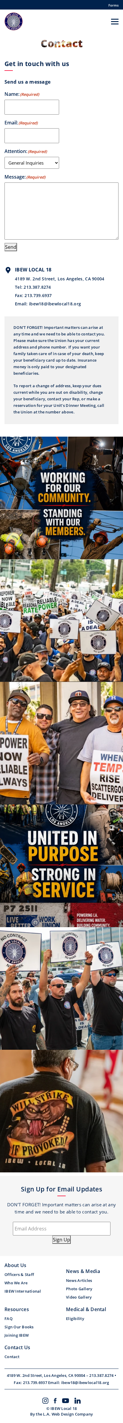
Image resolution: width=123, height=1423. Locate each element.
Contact (11, 1356)
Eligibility (75, 1318)
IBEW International (22, 1291)
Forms (113, 5)
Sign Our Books (19, 1327)
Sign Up (61, 1239)
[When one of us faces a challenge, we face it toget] (61, 620)
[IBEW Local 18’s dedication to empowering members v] (61, 866)
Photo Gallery (79, 1288)
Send (10, 247)
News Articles (79, 1280)
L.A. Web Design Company (68, 1414)
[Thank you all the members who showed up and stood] (61, 988)
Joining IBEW (16, 1335)
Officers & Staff (19, 1274)
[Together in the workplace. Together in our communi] (61, 743)
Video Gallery (79, 1297)
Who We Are (16, 1282)
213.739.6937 (38, 295)
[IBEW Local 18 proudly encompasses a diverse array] (61, 498)
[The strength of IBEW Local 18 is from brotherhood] (61, 1111)
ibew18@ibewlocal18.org (55, 304)
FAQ (8, 1318)
